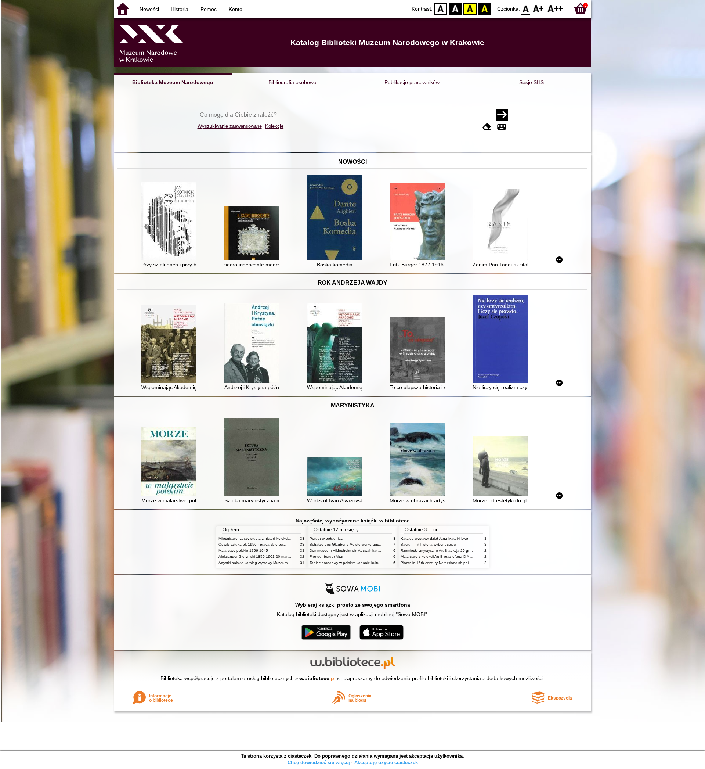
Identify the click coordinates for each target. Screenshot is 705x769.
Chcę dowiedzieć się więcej (319, 762)
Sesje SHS (531, 82)
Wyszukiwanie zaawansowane (230, 126)
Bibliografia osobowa (292, 82)
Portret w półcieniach (327, 538)
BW (455, 8)
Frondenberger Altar (326, 556)
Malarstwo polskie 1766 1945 (243, 551)
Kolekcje (274, 126)
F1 (538, 8)
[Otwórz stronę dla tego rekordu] (170, 222)
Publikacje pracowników (412, 82)
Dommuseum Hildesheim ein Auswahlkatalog (347, 551)
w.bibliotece (317, 678)
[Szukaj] (502, 115)
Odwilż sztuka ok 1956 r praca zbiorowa (252, 544)
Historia (179, 9)
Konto (235, 9)
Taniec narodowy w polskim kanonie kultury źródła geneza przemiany (368, 563)
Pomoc (208, 9)
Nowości (149, 9)
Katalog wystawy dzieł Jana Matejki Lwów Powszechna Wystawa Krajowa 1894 (467, 538)
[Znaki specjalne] (501, 127)
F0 (526, 8)
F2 (555, 8)
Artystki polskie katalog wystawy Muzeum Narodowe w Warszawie (273, 563)
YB (470, 8)
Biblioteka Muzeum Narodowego (172, 82)
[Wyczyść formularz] (487, 127)
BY (485, 8)
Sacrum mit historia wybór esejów (428, 544)
